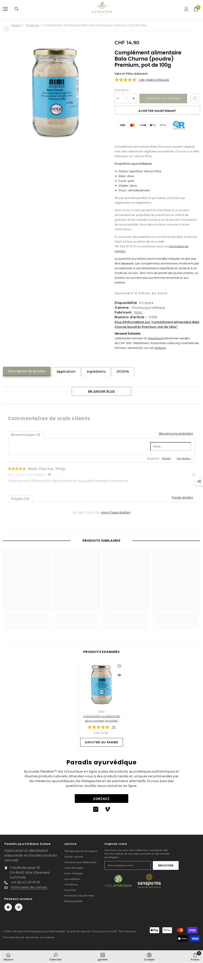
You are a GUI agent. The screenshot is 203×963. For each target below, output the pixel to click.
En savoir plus (101, 391)
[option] (102, 705)
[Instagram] (95, 809)
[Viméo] (107, 809)
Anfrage (160, 348)
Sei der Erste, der (102, 512)
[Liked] (193, 474)
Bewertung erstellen (176, 433)
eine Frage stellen (116, 512)
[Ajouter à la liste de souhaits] (195, 98)
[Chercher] (16, 9)
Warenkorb (156, 338)
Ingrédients (96, 371)
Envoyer (165, 865)
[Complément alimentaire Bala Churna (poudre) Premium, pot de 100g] (101, 683)
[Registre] (186, 9)
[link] (26, 620)
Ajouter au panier (163, 98)
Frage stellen (182, 497)
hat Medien (184, 458)
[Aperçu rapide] (119, 675)
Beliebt (166, 458)
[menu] (5, 9)
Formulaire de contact (29, 887)
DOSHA (123, 371)
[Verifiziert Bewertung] (49, 474)
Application (66, 371)
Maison (16, 25)
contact (101, 798)
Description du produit (27, 371)
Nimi (138, 312)
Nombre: (122, 90)
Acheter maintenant (157, 111)
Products (32, 25)
